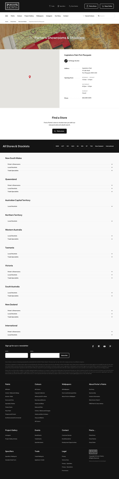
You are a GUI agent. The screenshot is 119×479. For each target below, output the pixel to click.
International (110, 146)
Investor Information (94, 396)
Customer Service (66, 435)
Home (6, 21)
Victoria (9, 265)
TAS (91, 146)
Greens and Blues (39, 403)
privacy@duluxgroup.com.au (76, 373)
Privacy (64, 456)
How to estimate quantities (69, 393)
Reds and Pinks (39, 407)
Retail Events (38, 435)
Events (37, 430)
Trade (37, 451)
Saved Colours (89, 16)
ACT (62, 146)
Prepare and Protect (10, 414)
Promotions (65, 470)
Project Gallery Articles (11, 439)
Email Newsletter (66, 439)
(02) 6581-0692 (86, 98)
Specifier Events (39, 442)
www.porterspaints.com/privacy (36, 370)
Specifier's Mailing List (11, 456)
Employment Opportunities (69, 442)
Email (32, 351)
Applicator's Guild (39, 460)
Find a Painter (92, 439)
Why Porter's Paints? (94, 400)
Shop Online (92, 442)
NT (87, 146)
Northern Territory (13, 215)
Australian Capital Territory (17, 200)
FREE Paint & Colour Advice (96, 403)
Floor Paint (8, 410)
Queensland (11, 179)
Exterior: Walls (9, 396)
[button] (29, 77)
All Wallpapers (65, 389)
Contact (65, 16)
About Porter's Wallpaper (68, 396)
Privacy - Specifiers (67, 463)
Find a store (60, 131)
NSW (57, 146)
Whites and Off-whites (41, 396)
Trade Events (38, 439)
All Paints (7, 389)
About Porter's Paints (97, 384)
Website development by (97, 461)
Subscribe (64, 355)
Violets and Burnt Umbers (41, 414)
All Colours (37, 389)
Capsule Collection (40, 393)
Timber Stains (8, 407)
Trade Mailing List (39, 456)
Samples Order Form (10, 460)
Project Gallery (29, 16)
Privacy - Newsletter (67, 467)
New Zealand (99, 146)
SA (78, 146)
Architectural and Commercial (13, 417)
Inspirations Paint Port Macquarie (36, 21)
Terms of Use (65, 460)
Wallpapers (39, 16)
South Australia (12, 286)
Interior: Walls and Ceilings (12, 393)
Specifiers (9, 451)
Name (6, 351)
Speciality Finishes (10, 403)
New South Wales (22, 21)
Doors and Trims (9, 400)
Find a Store (13, 21)
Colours (19, 16)
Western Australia (13, 229)
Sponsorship (92, 393)
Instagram (49, 16)
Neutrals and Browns (40, 400)
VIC (68, 146)
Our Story (58, 16)
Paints (13, 16)
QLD (72, 146)
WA (82, 146)
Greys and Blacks (39, 417)
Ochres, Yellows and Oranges (42, 410)
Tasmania (9, 247)
